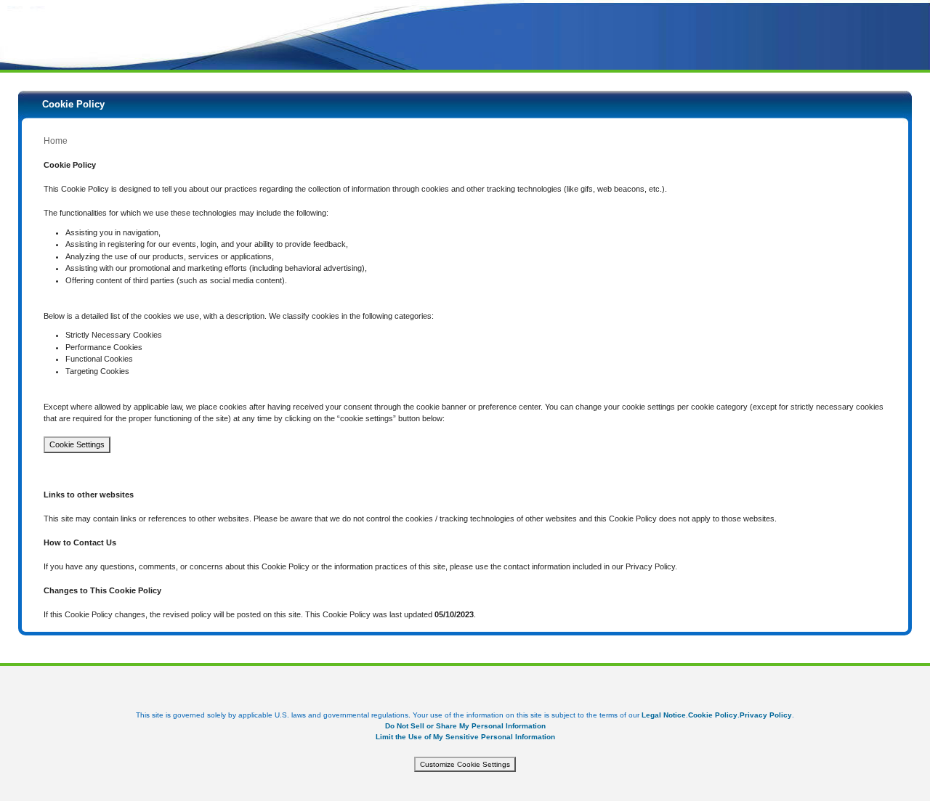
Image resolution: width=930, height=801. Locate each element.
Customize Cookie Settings (465, 764)
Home (56, 141)
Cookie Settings (77, 444)
